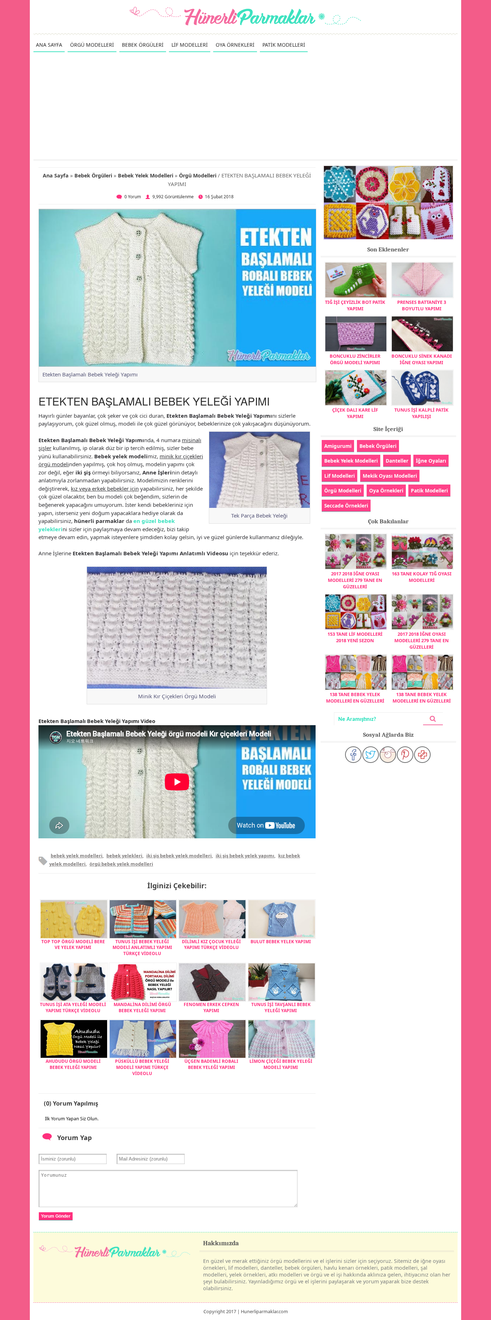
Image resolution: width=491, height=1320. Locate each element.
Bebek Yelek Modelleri (145, 175)
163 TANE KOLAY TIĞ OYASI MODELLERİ (421, 576)
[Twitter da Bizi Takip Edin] (370, 754)
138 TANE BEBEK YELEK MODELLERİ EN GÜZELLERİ (355, 697)
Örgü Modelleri (197, 175)
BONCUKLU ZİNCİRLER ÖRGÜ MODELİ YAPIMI (355, 359)
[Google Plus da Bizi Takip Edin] (422, 754)
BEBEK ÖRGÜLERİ (143, 44)
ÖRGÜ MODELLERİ (92, 44)
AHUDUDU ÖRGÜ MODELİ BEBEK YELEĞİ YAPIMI (73, 1064)
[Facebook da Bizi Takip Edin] (353, 754)
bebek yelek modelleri (76, 855)
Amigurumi (338, 446)
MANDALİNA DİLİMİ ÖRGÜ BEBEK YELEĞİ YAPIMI (142, 1007)
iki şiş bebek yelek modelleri (179, 855)
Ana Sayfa (56, 175)
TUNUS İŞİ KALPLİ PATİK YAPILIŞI (421, 413)
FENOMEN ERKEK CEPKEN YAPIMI (211, 1007)
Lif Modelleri (339, 475)
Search (432, 719)
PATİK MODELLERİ (283, 44)
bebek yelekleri (124, 855)
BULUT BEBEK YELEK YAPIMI (281, 942)
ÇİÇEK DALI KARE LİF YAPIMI (355, 413)
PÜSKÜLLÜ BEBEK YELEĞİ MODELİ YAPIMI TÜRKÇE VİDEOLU (142, 1067)
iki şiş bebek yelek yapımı (245, 855)
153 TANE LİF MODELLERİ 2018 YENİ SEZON (354, 637)
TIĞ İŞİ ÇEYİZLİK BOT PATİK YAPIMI (355, 305)
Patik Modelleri (429, 490)
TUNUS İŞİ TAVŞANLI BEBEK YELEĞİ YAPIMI (281, 1007)
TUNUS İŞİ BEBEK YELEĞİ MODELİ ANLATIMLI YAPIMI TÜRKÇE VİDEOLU (142, 948)
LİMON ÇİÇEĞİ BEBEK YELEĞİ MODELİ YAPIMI (280, 1064)
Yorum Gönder (55, 1216)
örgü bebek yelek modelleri (121, 864)
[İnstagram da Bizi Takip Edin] (388, 754)
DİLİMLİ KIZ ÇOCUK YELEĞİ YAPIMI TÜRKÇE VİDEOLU (211, 945)
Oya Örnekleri (386, 490)
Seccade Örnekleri (346, 505)
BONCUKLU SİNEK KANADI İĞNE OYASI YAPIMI (421, 359)
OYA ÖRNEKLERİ (235, 44)
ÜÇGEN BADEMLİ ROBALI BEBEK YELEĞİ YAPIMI (211, 1064)
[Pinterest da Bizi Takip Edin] (405, 754)
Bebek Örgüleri (93, 175)
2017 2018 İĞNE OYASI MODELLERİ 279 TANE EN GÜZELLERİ (355, 580)
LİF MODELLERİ (189, 44)
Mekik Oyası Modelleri (390, 475)
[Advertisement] (245, 105)
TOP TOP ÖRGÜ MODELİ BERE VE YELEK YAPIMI (73, 945)
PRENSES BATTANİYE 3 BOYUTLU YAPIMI (421, 305)
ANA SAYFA (49, 44)
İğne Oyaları (431, 460)
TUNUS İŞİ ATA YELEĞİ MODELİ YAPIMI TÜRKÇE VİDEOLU (73, 1007)
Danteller (397, 460)
